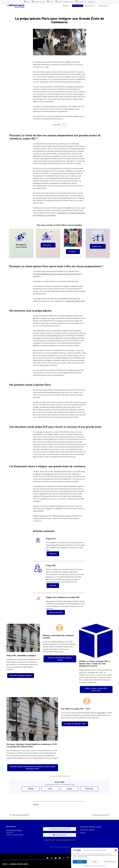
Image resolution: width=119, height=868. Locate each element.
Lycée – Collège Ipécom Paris (15, 864)
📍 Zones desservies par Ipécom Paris (59, 829)
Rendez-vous (97, 246)
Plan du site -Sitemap (87, 829)
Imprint (104, 865)
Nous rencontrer (89, 5)
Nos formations (103, 5)
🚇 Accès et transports (59, 835)
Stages (69, 789)
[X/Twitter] (64, 858)
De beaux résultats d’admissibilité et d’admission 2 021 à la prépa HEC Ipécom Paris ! (32, 768)
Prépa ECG (66, 5)
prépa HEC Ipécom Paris (76, 301)
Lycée (50, 789)
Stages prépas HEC (55, 612)
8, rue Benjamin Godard (14, 830)
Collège (31, 789)
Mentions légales (97, 865)
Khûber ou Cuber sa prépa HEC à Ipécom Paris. (96, 689)
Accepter (79, 862)
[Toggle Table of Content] (63, 124)
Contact (82, 832)
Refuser (95, 862)
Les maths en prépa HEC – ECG (74, 724)
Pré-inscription (78, 5)
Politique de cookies (88, 865)
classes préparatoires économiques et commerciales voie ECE (57, 274)
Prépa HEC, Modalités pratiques (20, 675)
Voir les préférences (109, 862)
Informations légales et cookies (90, 827)
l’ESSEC (68, 62)
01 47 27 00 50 (18, 834)
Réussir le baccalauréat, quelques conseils (59, 659)
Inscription (72, 252)
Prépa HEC (53, 585)
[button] (116, 850)
